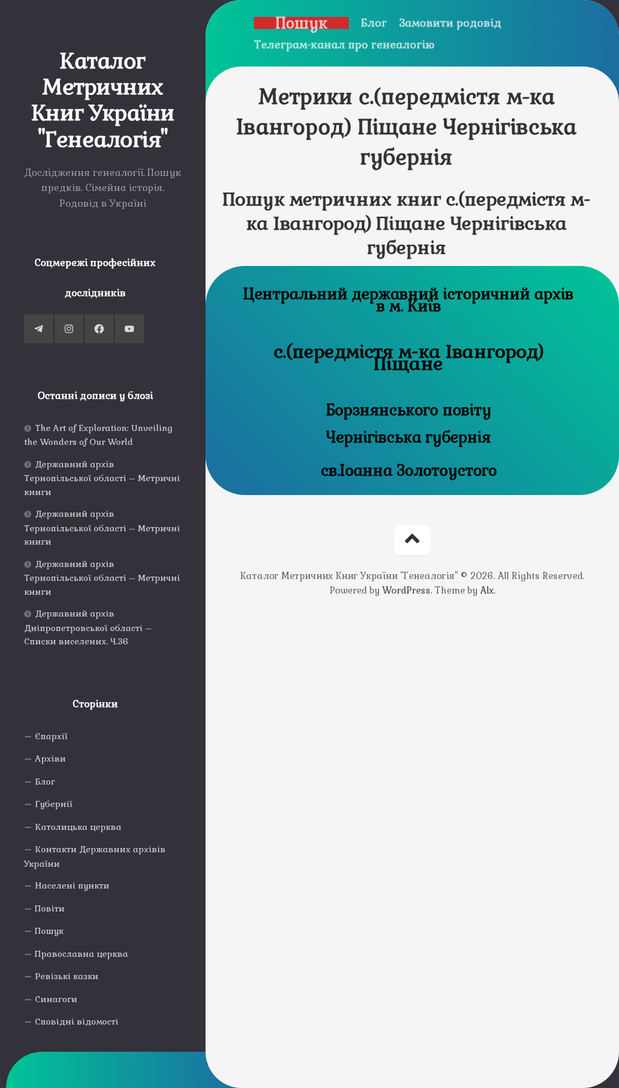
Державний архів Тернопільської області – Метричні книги (102, 478)
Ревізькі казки (67, 976)
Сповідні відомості (76, 1021)
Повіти (50, 908)
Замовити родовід (450, 23)
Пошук (49, 930)
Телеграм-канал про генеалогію (344, 45)
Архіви (50, 758)
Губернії (54, 803)
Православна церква (81, 953)
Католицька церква (78, 826)
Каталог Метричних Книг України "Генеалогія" (103, 100)
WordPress (406, 590)
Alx (487, 590)
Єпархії (51, 736)
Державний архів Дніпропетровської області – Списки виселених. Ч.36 (88, 627)
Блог (45, 781)
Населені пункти (72, 885)
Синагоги (56, 999)
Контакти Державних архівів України (95, 856)
